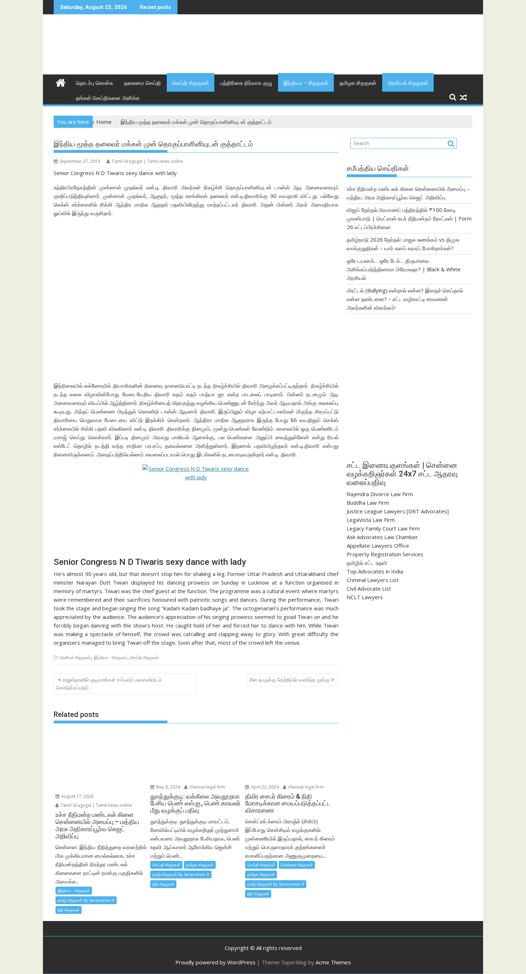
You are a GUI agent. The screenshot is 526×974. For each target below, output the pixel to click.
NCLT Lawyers (365, 597)
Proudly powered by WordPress (215, 962)
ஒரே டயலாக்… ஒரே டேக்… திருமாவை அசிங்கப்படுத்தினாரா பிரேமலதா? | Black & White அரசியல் (404, 269)
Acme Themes (333, 962)
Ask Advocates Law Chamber (382, 537)
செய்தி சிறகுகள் (190, 83)
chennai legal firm (206, 787)
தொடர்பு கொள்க (94, 83)
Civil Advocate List (369, 588)
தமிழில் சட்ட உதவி (367, 562)
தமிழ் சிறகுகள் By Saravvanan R (86, 900)
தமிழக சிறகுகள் (358, 83)
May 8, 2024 (167, 787)
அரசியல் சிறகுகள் (408, 83)
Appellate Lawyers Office (378, 545)
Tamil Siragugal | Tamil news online (147, 161)
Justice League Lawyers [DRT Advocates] (398, 511)
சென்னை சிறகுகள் (297, 864)
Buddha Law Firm (368, 502)
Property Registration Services (385, 554)
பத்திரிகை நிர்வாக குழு (246, 83)
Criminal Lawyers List (373, 579)
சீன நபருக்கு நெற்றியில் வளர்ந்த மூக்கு (289, 679)
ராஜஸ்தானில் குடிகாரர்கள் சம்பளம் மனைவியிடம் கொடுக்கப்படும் (109, 683)
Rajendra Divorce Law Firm (380, 494)
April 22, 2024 (264, 787)
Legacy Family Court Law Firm (383, 528)
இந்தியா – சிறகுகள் (305, 83)
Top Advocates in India (375, 571)
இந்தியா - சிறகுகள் (110, 657)
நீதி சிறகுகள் (68, 909)
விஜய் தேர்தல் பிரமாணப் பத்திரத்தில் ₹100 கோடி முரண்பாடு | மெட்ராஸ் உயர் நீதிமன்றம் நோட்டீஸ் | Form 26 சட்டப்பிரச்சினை (409, 218)
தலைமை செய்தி (142, 83)
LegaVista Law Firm (371, 519)
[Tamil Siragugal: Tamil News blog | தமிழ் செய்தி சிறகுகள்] (60, 82)
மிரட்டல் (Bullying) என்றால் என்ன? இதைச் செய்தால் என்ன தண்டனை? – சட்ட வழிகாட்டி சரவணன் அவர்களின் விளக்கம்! (405, 299)
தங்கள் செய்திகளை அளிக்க (108, 98)
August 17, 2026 (76, 796)
